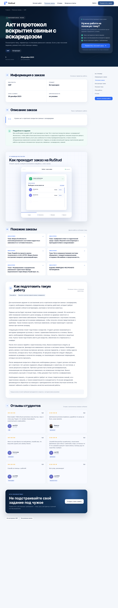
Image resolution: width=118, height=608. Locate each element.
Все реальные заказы (26, 518)
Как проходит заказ (100, 83)
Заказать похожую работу (104, 98)
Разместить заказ (106, 3)
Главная (7, 10)
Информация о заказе (101, 77)
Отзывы (59, 3)
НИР (25, 10)
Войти (94, 3)
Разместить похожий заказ (94, 46)
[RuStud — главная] (9, 3)
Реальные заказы (49, 3)
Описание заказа (100, 80)
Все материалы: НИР (12, 518)
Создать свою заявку (74, 501)
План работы (98, 90)
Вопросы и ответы (70, 3)
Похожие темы (99, 87)
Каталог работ (37, 3)
